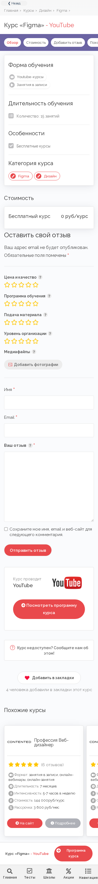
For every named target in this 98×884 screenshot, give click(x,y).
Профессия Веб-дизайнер (51, 742)
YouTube (23, 585)
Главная (10, 877)
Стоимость (36, 43)
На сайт (26, 823)
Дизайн (50, 176)
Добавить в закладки (53, 678)
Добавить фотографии (36, 364)
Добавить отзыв (68, 43)
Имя (9, 390)
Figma (23, 176)
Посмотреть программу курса (51, 609)
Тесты (29, 877)
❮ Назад (14, 3)
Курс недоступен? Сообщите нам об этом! (52, 650)
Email (10, 417)
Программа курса (76, 853)
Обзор (12, 43)
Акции (68, 877)
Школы (49, 877)
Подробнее (64, 823)
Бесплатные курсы (33, 146)
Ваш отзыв (27, 445)
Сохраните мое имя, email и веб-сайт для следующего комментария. (51, 532)
